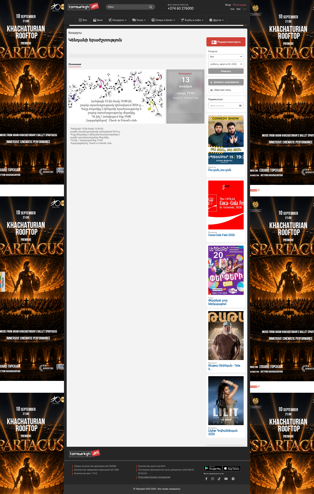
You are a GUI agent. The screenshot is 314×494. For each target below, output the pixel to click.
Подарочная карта (229, 41)
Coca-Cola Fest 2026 (221, 235)
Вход (228, 4)
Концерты (75, 33)
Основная (75, 64)
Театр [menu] (140, 20)
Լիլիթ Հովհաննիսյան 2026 (222, 432)
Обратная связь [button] (222, 90)
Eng (239, 9)
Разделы (213, 51)
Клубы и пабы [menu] (193, 20)
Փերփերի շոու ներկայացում (218, 302)
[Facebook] (206, 479)
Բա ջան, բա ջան (219, 170)
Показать (226, 71)
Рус (245, 9)
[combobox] (226, 57)
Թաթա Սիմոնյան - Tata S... (224, 367)
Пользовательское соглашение (154, 477)
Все (85, 20)
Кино (100, 20)
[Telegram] (233, 479)
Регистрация (239, 4)
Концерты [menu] (118, 20)
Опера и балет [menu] (164, 20)
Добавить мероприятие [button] (226, 82)
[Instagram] (212, 479)
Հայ (232, 9)
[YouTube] (226, 479)
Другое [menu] (217, 20)
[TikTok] (219, 479)
